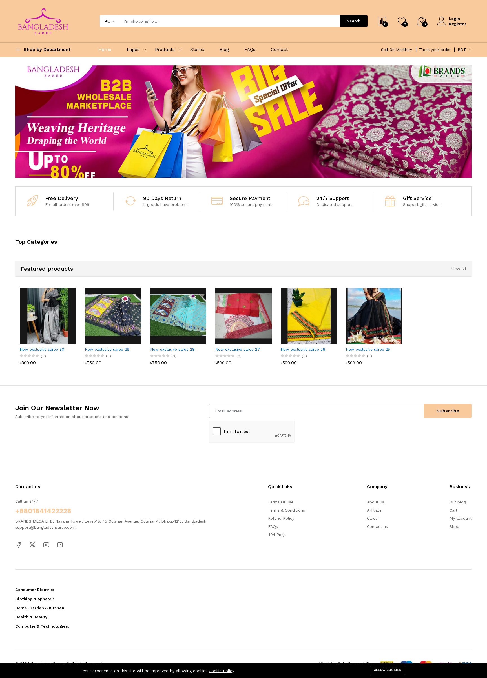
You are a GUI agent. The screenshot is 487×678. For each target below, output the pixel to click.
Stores (197, 49)
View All (458, 268)
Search (354, 21)
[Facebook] (18, 544)
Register (457, 23)
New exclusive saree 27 (237, 349)
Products (165, 49)
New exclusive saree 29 (107, 349)
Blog (224, 49)
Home (104, 49)
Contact (279, 49)
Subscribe (448, 411)
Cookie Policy (221, 670)
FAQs (249, 49)
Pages (133, 49)
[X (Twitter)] (32, 544)
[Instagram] (60, 544)
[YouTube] (46, 544)
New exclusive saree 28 (172, 349)
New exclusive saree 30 (42, 349)
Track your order (435, 49)
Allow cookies (387, 670)
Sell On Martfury (396, 49)
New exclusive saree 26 (303, 349)
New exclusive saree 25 (368, 349)
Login (454, 18)
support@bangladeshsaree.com (45, 527)
